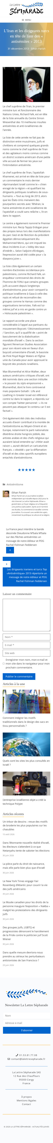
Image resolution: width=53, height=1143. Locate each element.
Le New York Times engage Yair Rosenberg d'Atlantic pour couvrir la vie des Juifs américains (25, 885)
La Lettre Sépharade (21, 1126)
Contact (26, 1104)
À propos (26, 1096)
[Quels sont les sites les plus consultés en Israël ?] (26, 754)
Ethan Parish (38, 48)
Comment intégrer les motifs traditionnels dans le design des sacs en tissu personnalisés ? (26, 721)
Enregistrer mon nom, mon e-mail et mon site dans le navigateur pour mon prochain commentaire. (28, 663)
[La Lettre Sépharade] (26, 8)
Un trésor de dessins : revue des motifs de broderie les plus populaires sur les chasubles (25, 825)
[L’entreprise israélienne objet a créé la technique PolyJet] (26, 793)
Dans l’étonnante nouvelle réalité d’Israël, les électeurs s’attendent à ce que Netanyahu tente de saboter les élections (26, 846)
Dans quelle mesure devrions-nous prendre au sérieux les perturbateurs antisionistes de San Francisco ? (24, 956)
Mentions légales (26, 1100)
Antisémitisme (15, 484)
